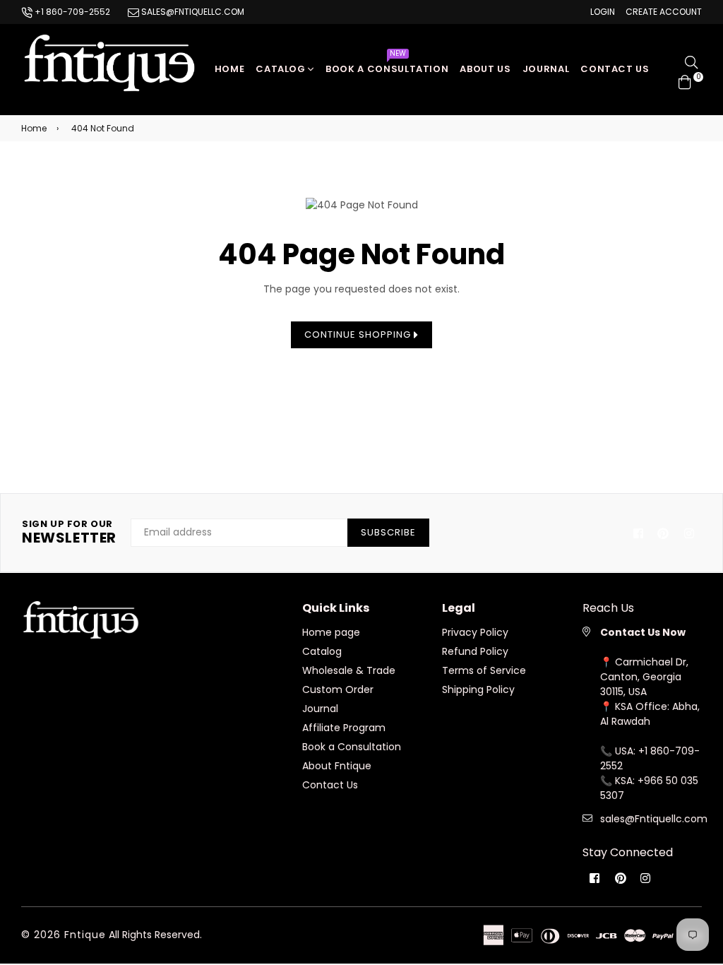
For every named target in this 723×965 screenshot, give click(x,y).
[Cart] (685, 81)
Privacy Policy (475, 632)
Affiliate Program (344, 728)
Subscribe (388, 532)
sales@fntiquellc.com (191, 12)
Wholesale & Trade (348, 670)
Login (602, 12)
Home (230, 69)
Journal (546, 69)
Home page (331, 632)
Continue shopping (359, 334)
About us (485, 69)
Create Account (664, 12)
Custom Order (338, 689)
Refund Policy (475, 651)
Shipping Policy (478, 689)
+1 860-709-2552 (71, 12)
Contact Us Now (643, 632)
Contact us (615, 69)
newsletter (69, 533)
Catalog (282, 69)
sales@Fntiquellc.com (653, 819)
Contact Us (330, 785)
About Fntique (336, 766)
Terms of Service (484, 670)
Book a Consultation (386, 65)
